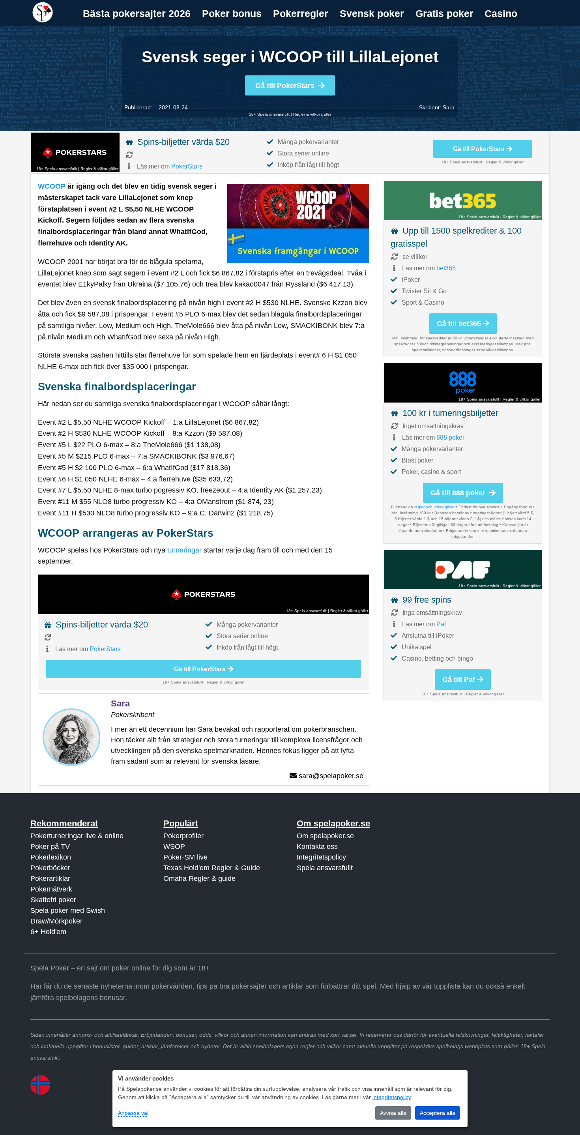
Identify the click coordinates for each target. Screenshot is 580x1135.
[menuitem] (136, 14)
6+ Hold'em (48, 932)
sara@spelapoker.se (331, 776)
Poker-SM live (185, 857)
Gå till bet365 (459, 324)
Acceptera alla (437, 1113)
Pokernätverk (51, 889)
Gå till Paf (458, 680)
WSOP (174, 846)
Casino (501, 13)
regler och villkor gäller (434, 507)
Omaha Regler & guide (199, 878)
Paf (441, 624)
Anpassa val (133, 1113)
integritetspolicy (391, 1097)
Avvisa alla (393, 1113)
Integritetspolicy (321, 857)
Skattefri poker (53, 900)
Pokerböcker (50, 868)
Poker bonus (232, 13)
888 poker (450, 437)
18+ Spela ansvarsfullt (269, 114)
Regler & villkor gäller (312, 114)
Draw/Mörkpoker (56, 921)
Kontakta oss (317, 846)
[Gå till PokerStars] (75, 152)
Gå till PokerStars (284, 86)
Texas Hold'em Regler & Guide (211, 868)
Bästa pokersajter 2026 (137, 13)
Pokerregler (300, 13)
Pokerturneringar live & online (76, 836)
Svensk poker (372, 13)
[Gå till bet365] (463, 200)
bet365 (446, 268)
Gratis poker (444, 13)
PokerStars (186, 166)
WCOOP (51, 186)
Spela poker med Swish (67, 910)
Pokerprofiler (183, 836)
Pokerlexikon (50, 857)
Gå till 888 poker (458, 493)
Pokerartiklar (50, 878)
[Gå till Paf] (463, 569)
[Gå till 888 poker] (463, 383)
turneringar (184, 550)
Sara (449, 107)
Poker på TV (50, 846)
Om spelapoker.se (325, 836)
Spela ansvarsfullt (325, 868)
